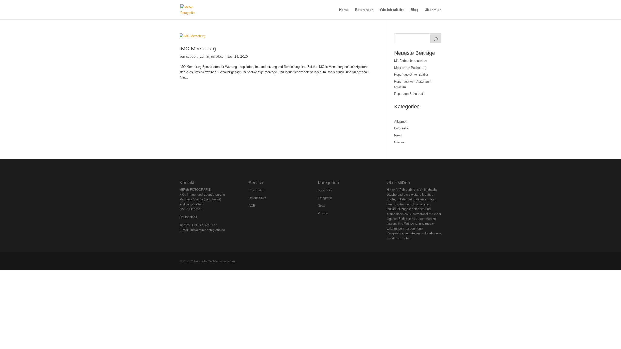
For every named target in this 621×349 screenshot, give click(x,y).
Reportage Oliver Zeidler (411, 74)
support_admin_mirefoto (205, 56)
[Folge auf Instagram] (306, 169)
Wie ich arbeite (392, 10)
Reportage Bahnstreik (409, 93)
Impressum (256, 190)
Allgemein (401, 121)
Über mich (433, 10)
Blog (414, 10)
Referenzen (364, 10)
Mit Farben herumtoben (410, 61)
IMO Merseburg (198, 49)
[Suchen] (435, 38)
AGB (252, 205)
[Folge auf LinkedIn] (314, 169)
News (398, 135)
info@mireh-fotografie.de (207, 230)
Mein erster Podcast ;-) (410, 68)
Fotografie (401, 128)
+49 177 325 (201, 225)
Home (344, 10)
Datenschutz (257, 198)
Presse (399, 142)
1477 (213, 225)
